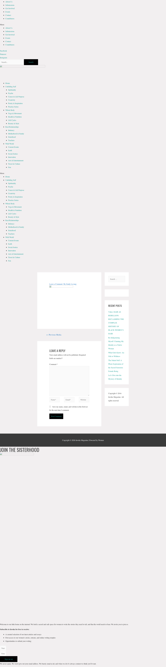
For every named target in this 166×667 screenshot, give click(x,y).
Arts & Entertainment (15, 160)
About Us (8, 1)
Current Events (13, 147)
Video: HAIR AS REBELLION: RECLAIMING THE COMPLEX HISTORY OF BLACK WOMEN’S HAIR (116, 323)
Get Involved (10, 8)
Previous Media (53, 334)
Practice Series (13, 106)
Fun (9, 167)
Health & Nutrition (15, 117)
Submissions (9, 5)
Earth (10, 150)
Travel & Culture (14, 164)
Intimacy (11, 130)
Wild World (9, 143)
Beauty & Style (13, 123)
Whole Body (10, 110)
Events (7, 12)
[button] (83, 24)
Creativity (11, 100)
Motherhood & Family (16, 133)
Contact (8, 15)
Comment (53, 364)
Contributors (9, 18)
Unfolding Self (10, 86)
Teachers (11, 140)
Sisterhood (12, 137)
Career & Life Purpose (16, 96)
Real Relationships (12, 127)
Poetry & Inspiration (15, 103)
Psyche (10, 93)
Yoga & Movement (15, 113)
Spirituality (12, 90)
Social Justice (13, 154)
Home (7, 83)
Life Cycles (12, 120)
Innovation (12, 157)
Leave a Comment (55, 284)
